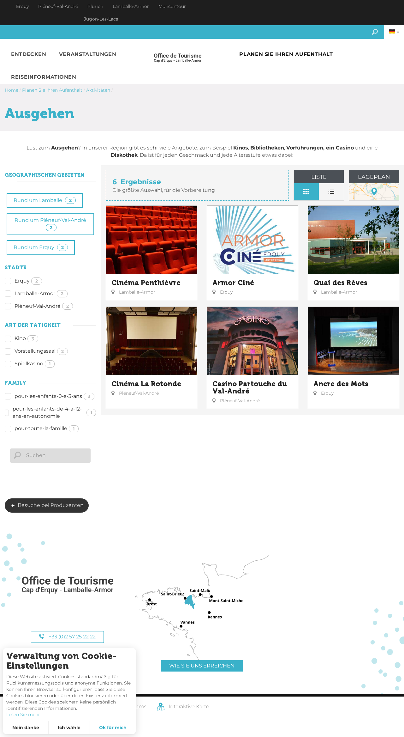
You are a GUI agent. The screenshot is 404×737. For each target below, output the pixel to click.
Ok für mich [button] (113, 727)
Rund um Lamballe (43, 200)
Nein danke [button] (25, 727)
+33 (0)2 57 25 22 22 (71, 637)
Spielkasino (32, 364)
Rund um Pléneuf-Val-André (50, 223)
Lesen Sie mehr (23, 714)
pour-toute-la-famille (44, 428)
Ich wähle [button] (69, 727)
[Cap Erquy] (67, 585)
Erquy (26, 281)
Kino (24, 338)
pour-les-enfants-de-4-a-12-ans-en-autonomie (52, 412)
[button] (29, 54)
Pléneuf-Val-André (42, 306)
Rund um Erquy (39, 247)
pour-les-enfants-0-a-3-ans (52, 396)
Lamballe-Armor (39, 293)
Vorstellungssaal (39, 351)
